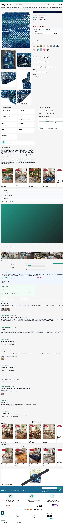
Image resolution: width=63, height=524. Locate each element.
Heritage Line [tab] (13, 446)
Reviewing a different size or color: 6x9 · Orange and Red (9, 416)
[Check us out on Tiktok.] (51, 513)
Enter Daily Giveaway (19, 521)
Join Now (59, 487)
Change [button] (39, 41)
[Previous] (2, 178)
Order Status (60, 0)
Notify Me (55, 33)
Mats (39, 7)
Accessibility (33, 518)
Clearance (60, 7)
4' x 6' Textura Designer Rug (20, 463)
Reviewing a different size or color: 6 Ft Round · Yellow (9, 356)
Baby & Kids (31, 7)
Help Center (33, 515)
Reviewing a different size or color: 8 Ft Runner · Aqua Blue (9, 306)
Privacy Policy (60, 489)
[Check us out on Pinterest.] (53, 513)
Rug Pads (35, 7)
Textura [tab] (2, 446)
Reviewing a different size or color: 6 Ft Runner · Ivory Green (9, 344)
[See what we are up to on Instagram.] (49, 513)
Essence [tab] (7, 446)
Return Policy (33, 517)
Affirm (17, 517)
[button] (30, 13)
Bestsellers (17, 518)
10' (47, 57)
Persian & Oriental (7, 7)
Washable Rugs (14, 7)
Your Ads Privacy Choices (5, 518)
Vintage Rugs (14, 9)
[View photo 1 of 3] (2, 309)
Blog (16, 514)
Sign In (54, 4)
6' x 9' (35, 76)
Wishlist (59, 4)
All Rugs (2, 7)
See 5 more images (24, 103)
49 (39, 421)
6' (40, 57)
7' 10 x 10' (44, 71)
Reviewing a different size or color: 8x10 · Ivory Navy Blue (9, 405)
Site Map (17, 516)
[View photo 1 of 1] (2, 358)
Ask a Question (36, 37)
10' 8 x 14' (39, 76)
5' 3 (37, 57)
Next (41, 421)
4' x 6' (35, 71)
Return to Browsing (4, 9)
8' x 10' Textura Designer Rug (6, 463)
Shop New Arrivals (31, 0)
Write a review (43, 17)
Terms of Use (3, 516)
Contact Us (33, 511)
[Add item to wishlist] (12, 169)
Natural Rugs (20, 7)
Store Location (18, 515)
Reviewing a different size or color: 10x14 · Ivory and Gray (9, 333)
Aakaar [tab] (18, 446)
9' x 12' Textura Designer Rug (48, 463)
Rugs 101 (33, 516)
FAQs (32, 514)
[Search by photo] (14, 4)
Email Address (36, 31)
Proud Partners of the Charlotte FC (21, 511)
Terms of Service (44, 491)
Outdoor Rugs (25, 7)
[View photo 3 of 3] (8, 309)
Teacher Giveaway (19, 522)
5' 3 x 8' (39, 71)
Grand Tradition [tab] (24, 446)
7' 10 (44, 57)
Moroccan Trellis (19, 9)
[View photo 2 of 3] (5, 309)
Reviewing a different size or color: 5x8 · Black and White (10, 293)
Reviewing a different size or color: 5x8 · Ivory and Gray (9, 391)
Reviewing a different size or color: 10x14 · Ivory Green (9, 370)
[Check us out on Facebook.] (47, 513)
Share (42, 37)
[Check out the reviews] (50, 519)
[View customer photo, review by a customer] (4, 255)
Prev (30, 421)
